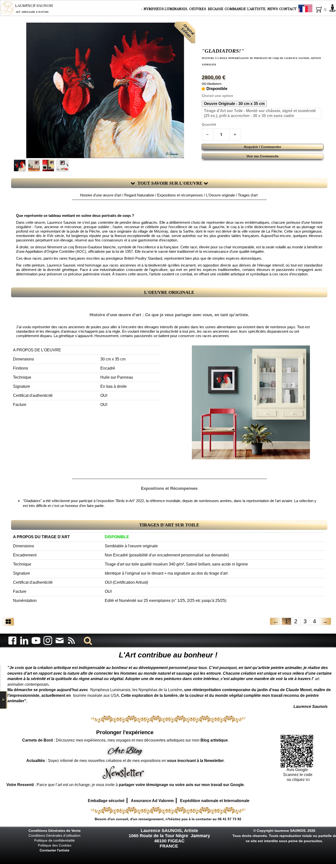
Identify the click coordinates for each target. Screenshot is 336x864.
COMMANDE (235, 9)
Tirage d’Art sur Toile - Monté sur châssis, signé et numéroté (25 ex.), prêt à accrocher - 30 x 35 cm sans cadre (260, 113)
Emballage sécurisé (106, 801)
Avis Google (298, 770)
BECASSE (215, 9)
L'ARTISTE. (256, 9)
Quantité (209, 124)
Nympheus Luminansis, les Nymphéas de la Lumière (136, 690)
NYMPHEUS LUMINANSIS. (166, 9)
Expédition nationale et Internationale (214, 801)
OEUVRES (198, 9)
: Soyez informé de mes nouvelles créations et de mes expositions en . (125, 761)
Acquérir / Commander (262, 147)
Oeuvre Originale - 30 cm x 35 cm (234, 104)
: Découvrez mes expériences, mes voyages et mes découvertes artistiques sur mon (125, 740)
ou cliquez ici (298, 779)
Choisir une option (217, 96)
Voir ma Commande (262, 156)
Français (319, 9)
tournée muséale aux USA (96, 695)
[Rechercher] (87, 640)
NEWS (272, 9)
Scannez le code (297, 775)
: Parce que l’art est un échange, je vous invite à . (125, 785)
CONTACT (288, 9)
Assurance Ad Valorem (152, 801)
